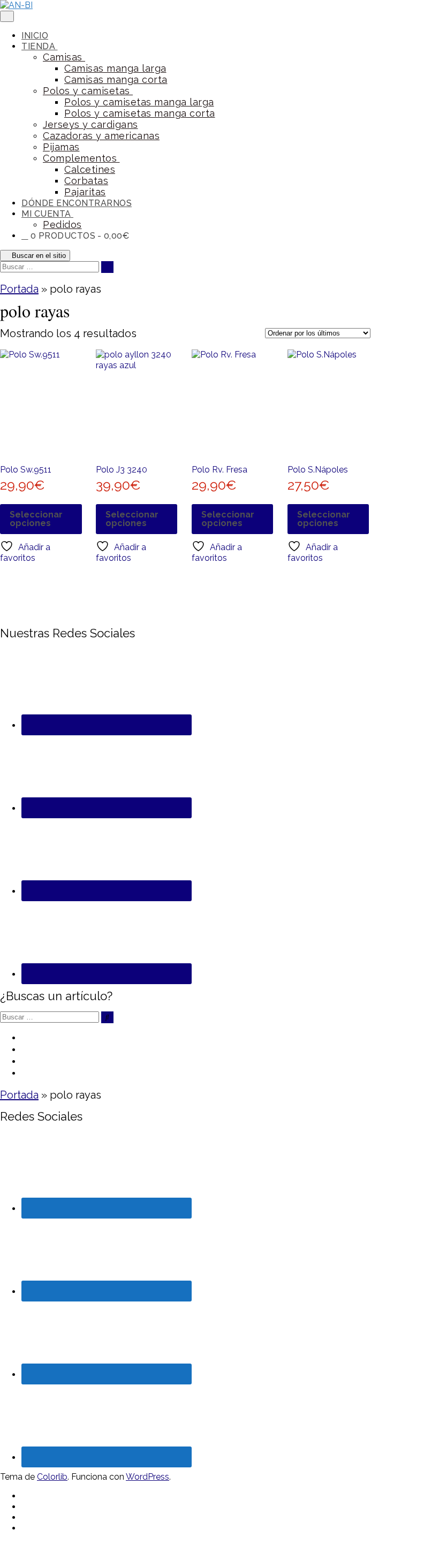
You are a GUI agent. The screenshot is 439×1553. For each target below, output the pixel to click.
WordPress (147, 1477)
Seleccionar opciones (36, 518)
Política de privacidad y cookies (100, 1060)
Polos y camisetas (88, 90)
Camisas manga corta (116, 79)
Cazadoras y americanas (101, 135)
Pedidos (62, 224)
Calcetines (89, 169)
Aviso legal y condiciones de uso (102, 1037)
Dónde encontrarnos (76, 203)
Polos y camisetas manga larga (139, 102)
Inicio (34, 36)
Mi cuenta (47, 214)
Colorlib (52, 1477)
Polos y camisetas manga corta (139, 113)
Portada (19, 289)
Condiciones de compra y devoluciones (120, 1048)
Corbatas (86, 180)
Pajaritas (85, 191)
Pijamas (61, 147)
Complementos (81, 158)
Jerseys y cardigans (90, 124)
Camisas (64, 57)
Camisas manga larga (115, 68)
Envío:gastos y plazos (74, 1072)
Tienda (39, 46)
